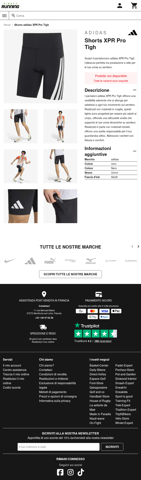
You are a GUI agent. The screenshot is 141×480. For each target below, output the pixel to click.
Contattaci (44, 305)
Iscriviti (112, 447)
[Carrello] (134, 5)
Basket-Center (99, 365)
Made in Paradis (100, 414)
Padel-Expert (123, 365)
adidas (96, 32)
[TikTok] (80, 473)
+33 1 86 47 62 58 (44, 317)
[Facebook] (60, 473)
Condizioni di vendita (53, 374)
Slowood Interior (126, 378)
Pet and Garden (125, 374)
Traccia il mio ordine (16, 374)
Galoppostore (98, 387)
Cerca (20, 15)
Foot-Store (96, 383)
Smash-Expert (124, 383)
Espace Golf (98, 378)
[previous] (132, 247)
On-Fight (95, 423)
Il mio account (12, 365)
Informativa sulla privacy (54, 401)
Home (7, 25)
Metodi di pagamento (52, 392)
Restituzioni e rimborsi (53, 378)
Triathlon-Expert (125, 409)
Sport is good (124, 396)
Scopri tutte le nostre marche (70, 274)
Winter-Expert (124, 423)
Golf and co (97, 392)
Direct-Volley (98, 374)
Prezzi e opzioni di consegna (58, 396)
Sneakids (121, 392)
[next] (138, 247)
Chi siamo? (46, 365)
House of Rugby (100, 401)
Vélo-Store (122, 418)
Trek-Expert (122, 405)
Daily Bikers (97, 370)
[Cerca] (13, 15)
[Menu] (4, 15)
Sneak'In (121, 387)
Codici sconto (12, 387)
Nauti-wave (97, 418)
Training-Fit (122, 401)
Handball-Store (99, 396)
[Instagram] (70, 473)
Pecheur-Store (124, 370)
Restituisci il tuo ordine (43, 341)
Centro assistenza (14, 370)
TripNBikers (123, 414)
